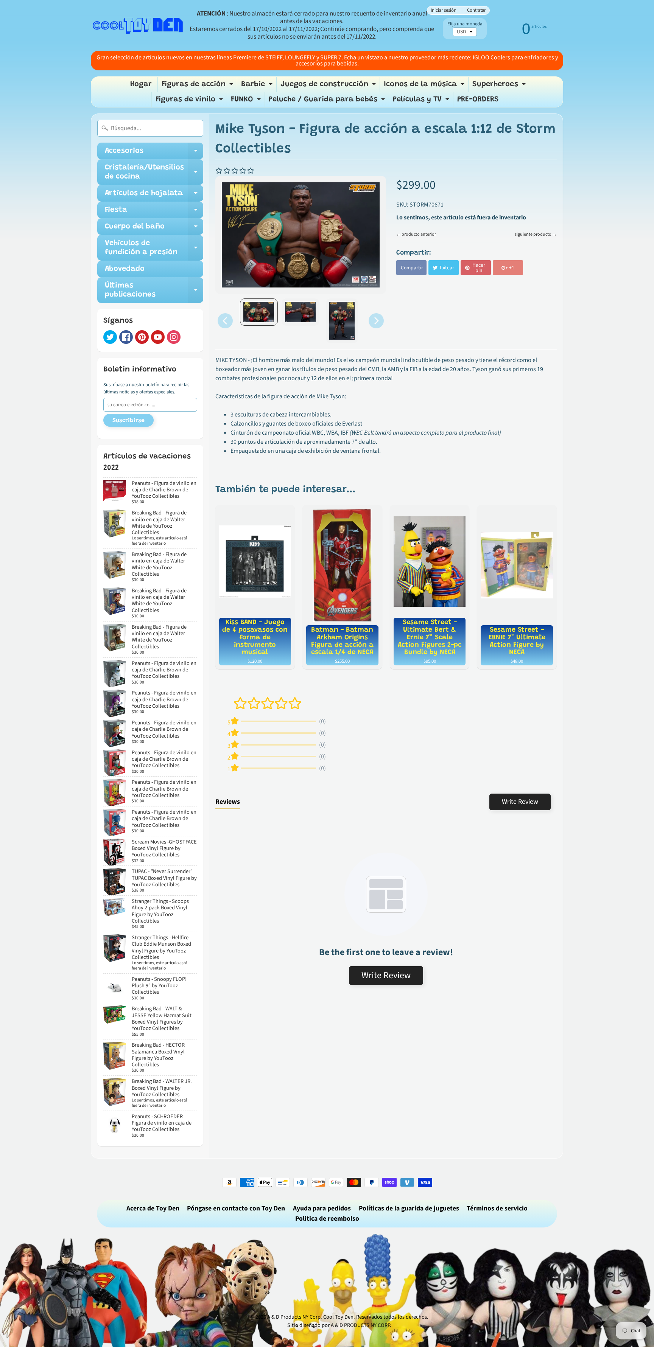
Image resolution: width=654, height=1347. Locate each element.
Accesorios (154, 153)
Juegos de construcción (329, 86)
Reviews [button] (227, 801)
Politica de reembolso (327, 1218)
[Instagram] (174, 337)
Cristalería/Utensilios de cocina (154, 172)
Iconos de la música (425, 86)
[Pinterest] (142, 337)
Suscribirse (128, 421)
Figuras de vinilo (190, 101)
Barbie (257, 86)
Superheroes (500, 86)
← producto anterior (416, 234)
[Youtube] (158, 337)
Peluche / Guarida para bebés (328, 101)
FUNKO (247, 101)
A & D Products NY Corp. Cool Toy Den (310, 1317)
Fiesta (154, 212)
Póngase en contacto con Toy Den (236, 1208)
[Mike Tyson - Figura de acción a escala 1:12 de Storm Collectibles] (259, 312)
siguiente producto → (536, 234)
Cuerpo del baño (154, 229)
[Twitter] (110, 337)
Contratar (476, 10)
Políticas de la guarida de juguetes (409, 1208)
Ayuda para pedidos (322, 1208)
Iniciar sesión (443, 10)
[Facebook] (126, 337)
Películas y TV (422, 101)
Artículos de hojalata (154, 196)
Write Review (520, 801)
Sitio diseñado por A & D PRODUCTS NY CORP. (339, 1325)
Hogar (141, 84)
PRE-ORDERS (478, 99)
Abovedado (125, 269)
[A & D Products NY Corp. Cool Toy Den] (138, 25)
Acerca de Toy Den (152, 1208)
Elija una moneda (464, 24)
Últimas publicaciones (154, 290)
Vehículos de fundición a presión (154, 248)
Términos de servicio (497, 1208)
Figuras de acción (198, 86)
